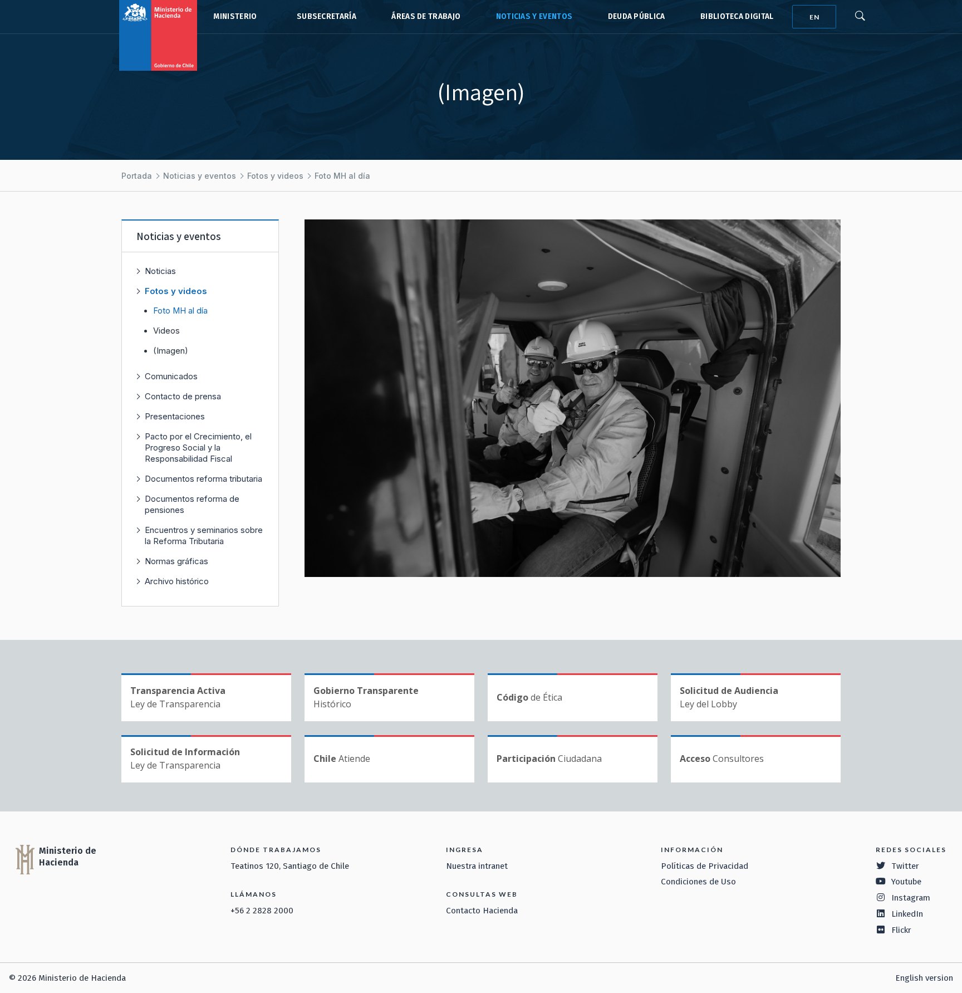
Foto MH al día (342, 175)
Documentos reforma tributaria (203, 478)
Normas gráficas (176, 561)
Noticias (160, 271)
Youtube (906, 882)
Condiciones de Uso (698, 882)
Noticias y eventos (534, 16)
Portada (136, 175)
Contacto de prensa (183, 396)
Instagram (910, 898)
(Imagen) (170, 351)
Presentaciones (175, 416)
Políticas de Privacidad (704, 866)
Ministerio (235, 16)
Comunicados (171, 376)
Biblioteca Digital (737, 16)
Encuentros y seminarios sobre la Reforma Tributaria (204, 535)
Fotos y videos (275, 175)
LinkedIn (907, 914)
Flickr (901, 930)
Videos (166, 331)
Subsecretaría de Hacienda (324, 17)
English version (924, 978)
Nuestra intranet (477, 866)
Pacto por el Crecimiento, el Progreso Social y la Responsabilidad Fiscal (198, 447)
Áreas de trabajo (425, 16)
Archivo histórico (177, 581)
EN (814, 17)
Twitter (905, 866)
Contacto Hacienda (482, 911)
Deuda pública (636, 16)
